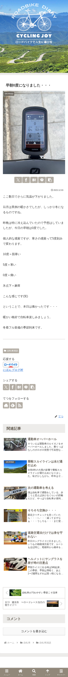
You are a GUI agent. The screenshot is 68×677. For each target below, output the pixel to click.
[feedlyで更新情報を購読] (13, 405)
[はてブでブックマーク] (34, 180)
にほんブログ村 (13, 369)
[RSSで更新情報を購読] (20, 405)
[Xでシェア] (18, 180)
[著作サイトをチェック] (6, 405)
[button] (49, 180)
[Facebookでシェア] (26, 180)
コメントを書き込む (34, 631)
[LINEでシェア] (42, 180)
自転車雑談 (12, 350)
